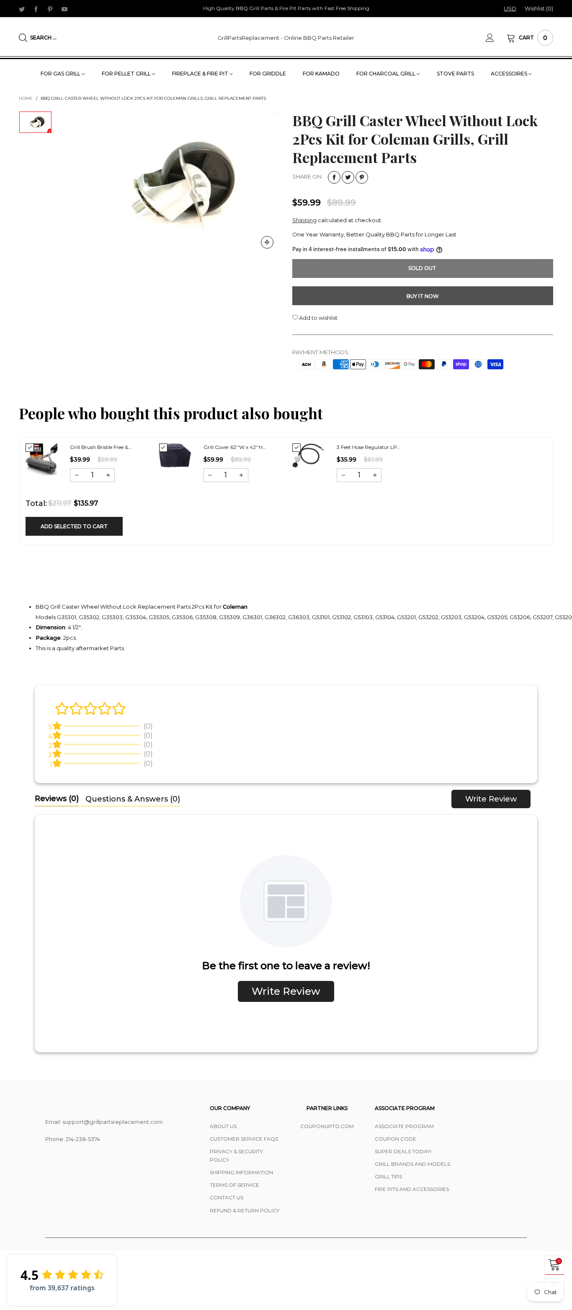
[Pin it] (362, 177)
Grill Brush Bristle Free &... (101, 447)
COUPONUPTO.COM (327, 1126)
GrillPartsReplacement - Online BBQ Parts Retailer (286, 37)
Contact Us (226, 1197)
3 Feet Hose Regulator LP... (369, 447)
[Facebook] (36, 9)
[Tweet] (348, 177)
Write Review (491, 799)
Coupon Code (395, 1139)
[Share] (334, 177)
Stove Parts (455, 73)
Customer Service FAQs (244, 1139)
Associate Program (404, 1126)
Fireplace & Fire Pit (200, 73)
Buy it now (423, 296)
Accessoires (509, 73)
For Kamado (321, 73)
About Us (223, 1126)
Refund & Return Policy (244, 1210)
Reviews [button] (57, 798)
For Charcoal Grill (386, 73)
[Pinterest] (50, 9)
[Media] (267, 242)
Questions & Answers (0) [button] (132, 799)
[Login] (496, 38)
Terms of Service (234, 1185)
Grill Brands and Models (412, 1164)
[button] (76, 475)
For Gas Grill (61, 73)
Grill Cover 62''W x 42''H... (235, 447)
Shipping (304, 220)
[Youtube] (64, 9)
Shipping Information (241, 1172)
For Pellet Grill (127, 73)
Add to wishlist (318, 317)
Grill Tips (388, 1176)
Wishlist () (539, 8)
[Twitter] (22, 9)
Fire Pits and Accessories (412, 1189)
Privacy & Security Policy (236, 1155)
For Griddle (268, 73)
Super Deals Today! (403, 1151)
